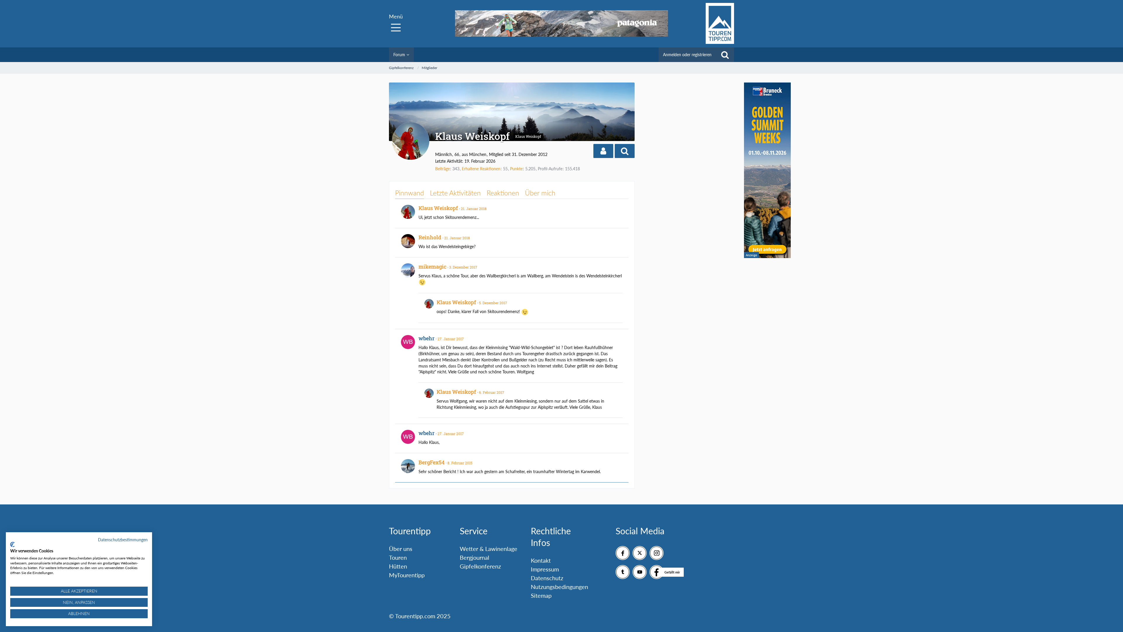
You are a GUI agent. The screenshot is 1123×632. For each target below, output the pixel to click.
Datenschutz (547, 577)
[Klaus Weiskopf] (408, 212)
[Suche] (725, 54)
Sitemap (541, 595)
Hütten (398, 566)
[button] (603, 151)
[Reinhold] (408, 241)
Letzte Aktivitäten (455, 193)
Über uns (400, 548)
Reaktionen (503, 193)
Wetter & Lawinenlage (488, 548)
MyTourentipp (407, 574)
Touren (398, 557)
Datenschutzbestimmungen (123, 539)
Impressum (545, 569)
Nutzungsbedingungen (559, 586)
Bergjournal (474, 557)
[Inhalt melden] (618, 208)
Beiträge (442, 168)
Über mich (540, 193)
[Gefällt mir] (657, 572)
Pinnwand (409, 193)
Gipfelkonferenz (480, 566)
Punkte (516, 168)
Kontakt (541, 560)
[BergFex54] (408, 466)
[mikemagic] (408, 270)
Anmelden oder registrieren (687, 54)
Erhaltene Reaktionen (481, 168)
